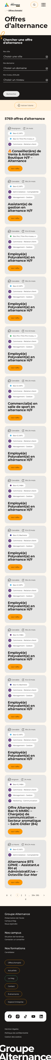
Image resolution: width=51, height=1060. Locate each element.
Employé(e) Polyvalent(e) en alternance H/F (21, 257)
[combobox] (26, 56)
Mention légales (11, 1029)
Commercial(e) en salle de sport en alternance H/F (22, 407)
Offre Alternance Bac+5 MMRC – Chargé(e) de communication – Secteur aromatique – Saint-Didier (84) (24, 816)
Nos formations (15, 948)
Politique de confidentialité (16, 1033)
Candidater (9, 952)
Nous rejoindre (11, 924)
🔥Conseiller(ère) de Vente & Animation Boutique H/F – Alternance (24, 156)
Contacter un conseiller (14, 939)
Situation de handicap (14, 937)
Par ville (6, 51)
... (5, 10)
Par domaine (8, 63)
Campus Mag (10, 921)
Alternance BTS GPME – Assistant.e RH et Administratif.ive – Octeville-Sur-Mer (23, 868)
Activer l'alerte (27, 105)
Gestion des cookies (13, 1037)
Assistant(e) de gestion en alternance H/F (20, 207)
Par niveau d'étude (11, 75)
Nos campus (13, 932)
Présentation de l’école (14, 918)
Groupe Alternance (17, 914)
